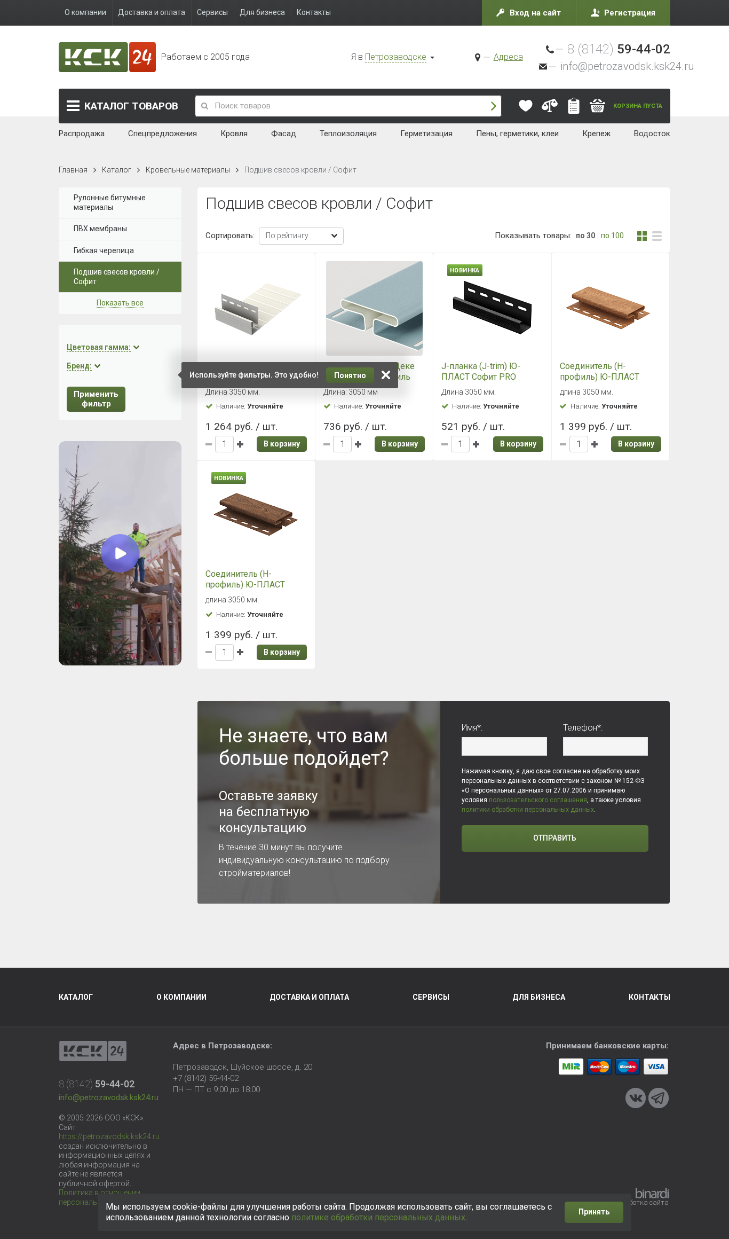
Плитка (642, 236)
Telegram (658, 1098)
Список (657, 236)
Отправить (554, 838)
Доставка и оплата (309, 997)
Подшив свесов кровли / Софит (117, 277)
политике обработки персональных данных (378, 1217)
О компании (181, 997)
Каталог (131, 106)
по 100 (612, 235)
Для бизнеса (538, 997)
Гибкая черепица (104, 250)
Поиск (494, 106)
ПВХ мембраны (100, 228)
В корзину (282, 444)
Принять (594, 1211)
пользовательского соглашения (538, 800)
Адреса (508, 57)
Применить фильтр (96, 399)
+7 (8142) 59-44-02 (206, 1078)
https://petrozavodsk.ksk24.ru (109, 1136)
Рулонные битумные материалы (110, 202)
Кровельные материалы (188, 170)
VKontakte (635, 1098)
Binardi (652, 1193)
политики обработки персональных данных (528, 809)
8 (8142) (618, 49)
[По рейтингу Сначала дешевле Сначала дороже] (301, 236)
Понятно (350, 375)
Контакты (649, 997)
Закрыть (386, 375)
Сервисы (431, 997)
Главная (73, 170)
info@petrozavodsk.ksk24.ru (627, 66)
